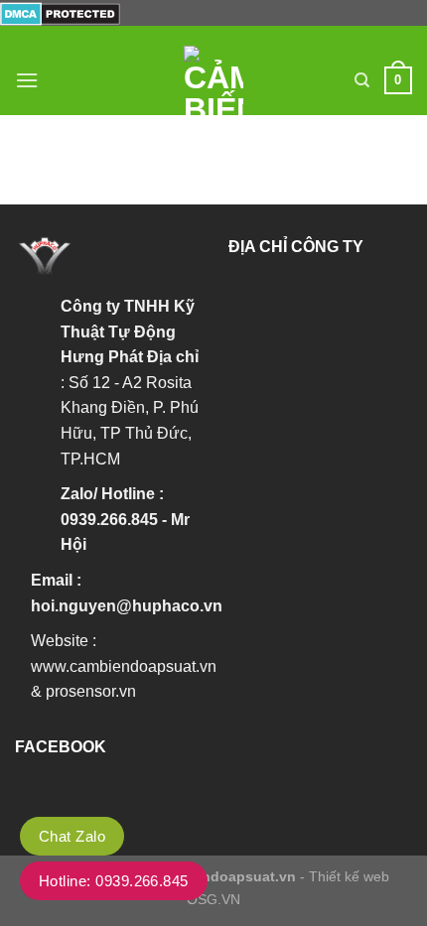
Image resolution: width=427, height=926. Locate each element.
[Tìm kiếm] (362, 80)
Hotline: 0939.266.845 (114, 880)
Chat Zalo (72, 836)
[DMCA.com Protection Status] (60, 12)
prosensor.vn (91, 691)
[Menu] (27, 80)
